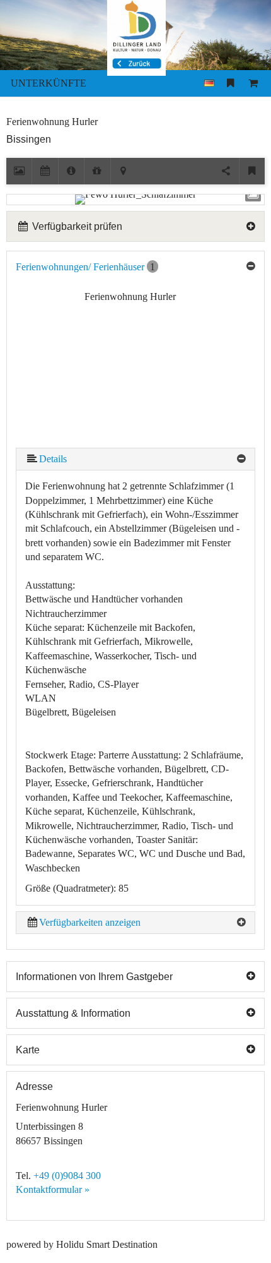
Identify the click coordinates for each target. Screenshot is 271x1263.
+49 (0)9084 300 (67, 1175)
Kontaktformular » (52, 1189)
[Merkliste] (230, 83)
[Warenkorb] (253, 83)
